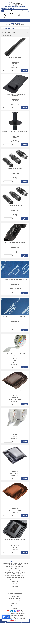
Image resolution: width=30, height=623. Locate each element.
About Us (15, 584)
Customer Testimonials (15, 593)
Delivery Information (15, 601)
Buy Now (24, 70)
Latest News (15, 588)
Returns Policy (15, 603)
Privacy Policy (15, 606)
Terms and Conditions (15, 598)
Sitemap (15, 608)
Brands (15, 591)
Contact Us (15, 586)
